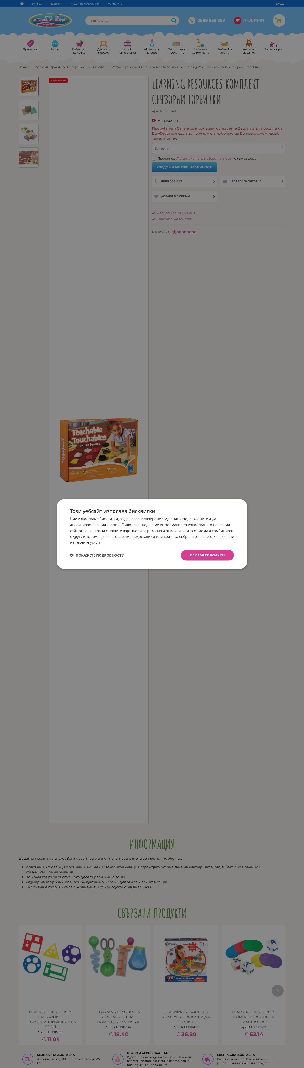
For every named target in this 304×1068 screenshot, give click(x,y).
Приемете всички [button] (207, 555)
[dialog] (152, 534)
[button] (97, 555)
